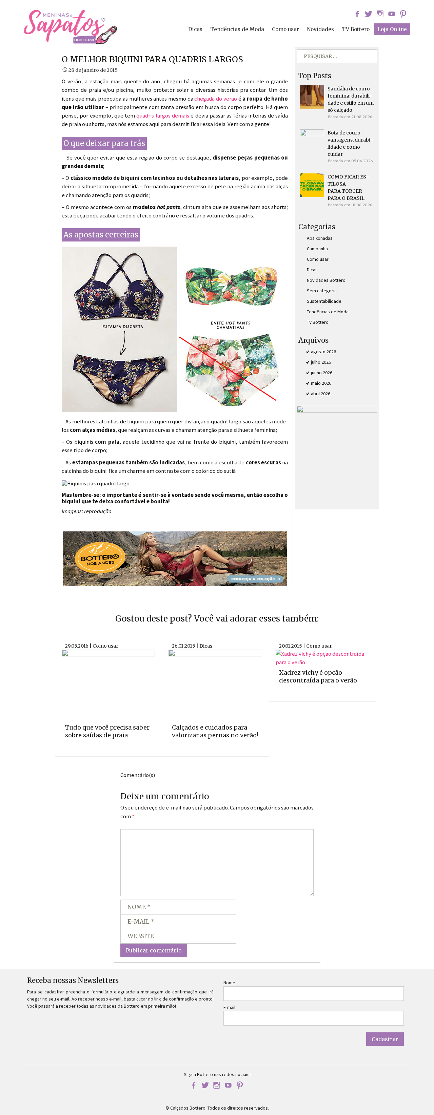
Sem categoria (322, 291)
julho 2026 (321, 362)
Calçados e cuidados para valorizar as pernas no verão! (215, 731)
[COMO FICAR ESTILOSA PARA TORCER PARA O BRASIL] (312, 185)
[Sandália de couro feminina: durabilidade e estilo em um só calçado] (312, 97)
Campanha (317, 249)
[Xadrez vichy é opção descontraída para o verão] (322, 657)
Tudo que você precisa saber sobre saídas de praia (107, 731)
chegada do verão (215, 98)
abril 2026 (320, 394)
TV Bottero (356, 29)
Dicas (195, 29)
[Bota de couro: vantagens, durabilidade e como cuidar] (312, 141)
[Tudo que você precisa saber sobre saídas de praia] (108, 685)
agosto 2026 (323, 352)
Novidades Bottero (326, 280)
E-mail (229, 1007)
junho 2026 (321, 373)
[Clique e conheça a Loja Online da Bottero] (175, 558)
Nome (229, 983)
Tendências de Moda (237, 29)
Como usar (285, 29)
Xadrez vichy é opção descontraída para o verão (318, 676)
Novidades (320, 29)
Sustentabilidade (324, 301)
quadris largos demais (162, 115)
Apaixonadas (320, 238)
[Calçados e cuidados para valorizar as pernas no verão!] (215, 685)
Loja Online (392, 29)
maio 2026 (321, 383)
